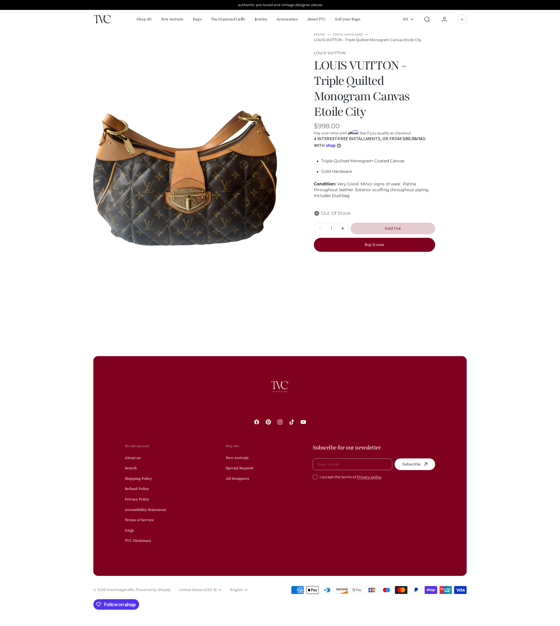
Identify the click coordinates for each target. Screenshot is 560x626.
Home (319, 34)
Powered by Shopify (153, 590)
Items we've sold (347, 34)
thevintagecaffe (120, 590)
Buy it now (374, 244)
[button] (427, 19)
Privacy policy (369, 477)
